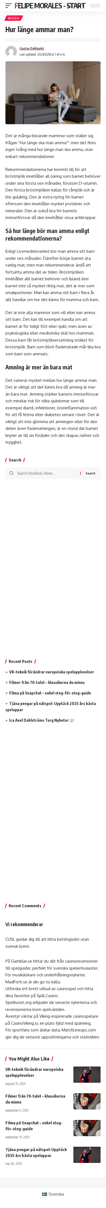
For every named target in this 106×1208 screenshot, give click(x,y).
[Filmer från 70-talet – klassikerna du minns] (87, 1101)
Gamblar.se (21, 961)
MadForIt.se (16, 981)
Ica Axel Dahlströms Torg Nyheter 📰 (41, 720)
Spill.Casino (47, 995)
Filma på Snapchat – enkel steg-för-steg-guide (50, 693)
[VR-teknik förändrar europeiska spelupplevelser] (87, 1075)
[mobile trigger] (10, 5)
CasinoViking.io (24, 1023)
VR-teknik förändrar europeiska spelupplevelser (51, 672)
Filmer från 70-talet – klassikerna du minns (47, 682)
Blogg (13, 18)
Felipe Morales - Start (50, 5)
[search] (69, 6)
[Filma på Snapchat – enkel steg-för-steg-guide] (87, 1128)
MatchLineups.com (79, 1029)
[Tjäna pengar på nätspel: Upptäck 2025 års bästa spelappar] (87, 1155)
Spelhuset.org (18, 1002)
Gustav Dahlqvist (32, 48)
